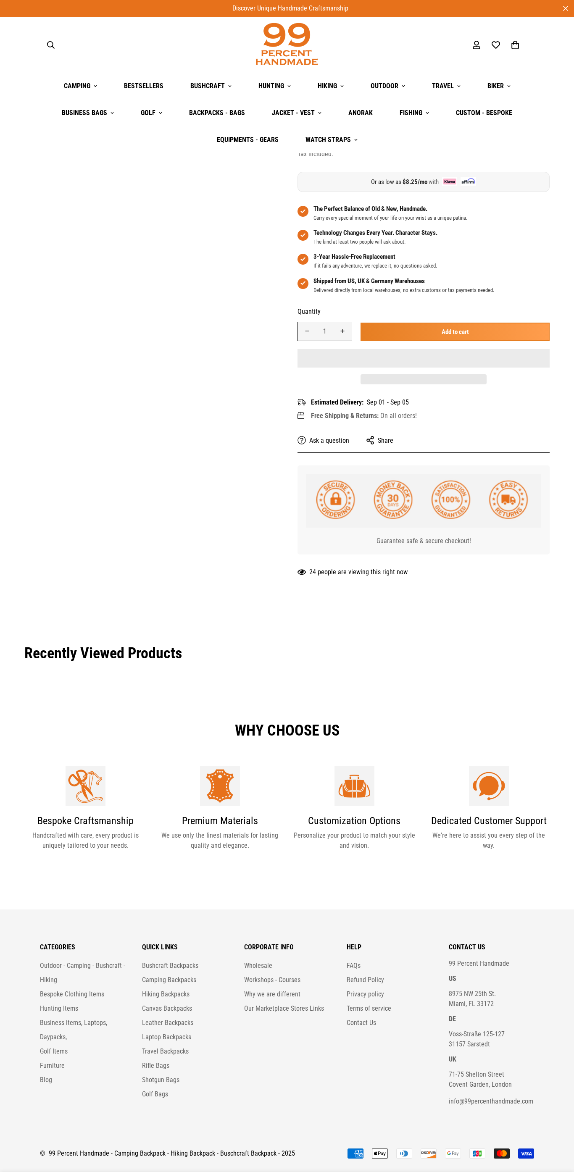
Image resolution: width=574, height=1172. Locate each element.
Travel (443, 86)
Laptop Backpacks (166, 1037)
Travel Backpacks (165, 1051)
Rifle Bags (155, 1066)
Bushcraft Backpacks (170, 966)
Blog (46, 1080)
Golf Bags (155, 1094)
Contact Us (361, 1023)
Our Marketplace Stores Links (284, 1008)
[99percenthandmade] (286, 45)
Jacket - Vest (293, 113)
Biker (495, 86)
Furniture (52, 1066)
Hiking (327, 86)
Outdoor (384, 86)
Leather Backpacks (167, 1023)
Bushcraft (207, 86)
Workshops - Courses (272, 980)
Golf (148, 113)
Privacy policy (365, 994)
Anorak (360, 113)
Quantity (309, 311)
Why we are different (272, 994)
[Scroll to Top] (557, 1126)
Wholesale (258, 966)
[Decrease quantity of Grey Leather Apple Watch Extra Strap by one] (307, 331)
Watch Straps (328, 140)
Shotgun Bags (160, 1080)
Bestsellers (143, 86)
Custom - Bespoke (484, 113)
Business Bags (84, 113)
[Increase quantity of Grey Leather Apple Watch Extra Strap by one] (342, 331)
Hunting (271, 86)
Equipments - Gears (248, 140)
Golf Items (54, 1051)
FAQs (354, 966)
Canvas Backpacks (167, 1008)
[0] (515, 45)
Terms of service (369, 1008)
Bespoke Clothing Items (72, 994)
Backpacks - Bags (217, 113)
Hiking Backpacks (166, 994)
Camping (77, 86)
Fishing (411, 113)
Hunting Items (59, 1008)
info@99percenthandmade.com (491, 1101)
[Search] (51, 45)
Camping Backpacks (169, 980)
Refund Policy (365, 980)
